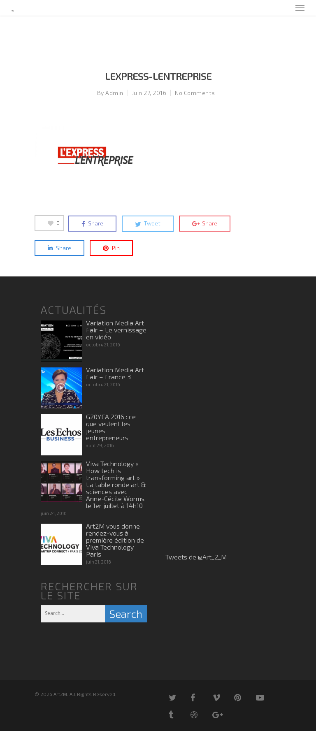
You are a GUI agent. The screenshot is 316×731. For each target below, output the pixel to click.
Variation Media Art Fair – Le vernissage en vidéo (116, 329)
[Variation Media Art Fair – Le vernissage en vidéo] (61, 341)
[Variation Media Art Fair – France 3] (61, 387)
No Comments (195, 92)
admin (114, 92)
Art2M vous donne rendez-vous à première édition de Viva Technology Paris (115, 539)
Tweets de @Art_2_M (196, 557)
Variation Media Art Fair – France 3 (115, 373)
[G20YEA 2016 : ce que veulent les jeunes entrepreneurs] (61, 434)
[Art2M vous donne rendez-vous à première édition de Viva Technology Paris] (61, 544)
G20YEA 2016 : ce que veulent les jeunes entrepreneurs (111, 427)
